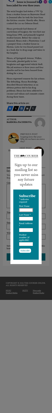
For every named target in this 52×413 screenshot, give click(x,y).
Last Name (25, 214)
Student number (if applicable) (24, 237)
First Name (24, 206)
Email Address (25, 225)
